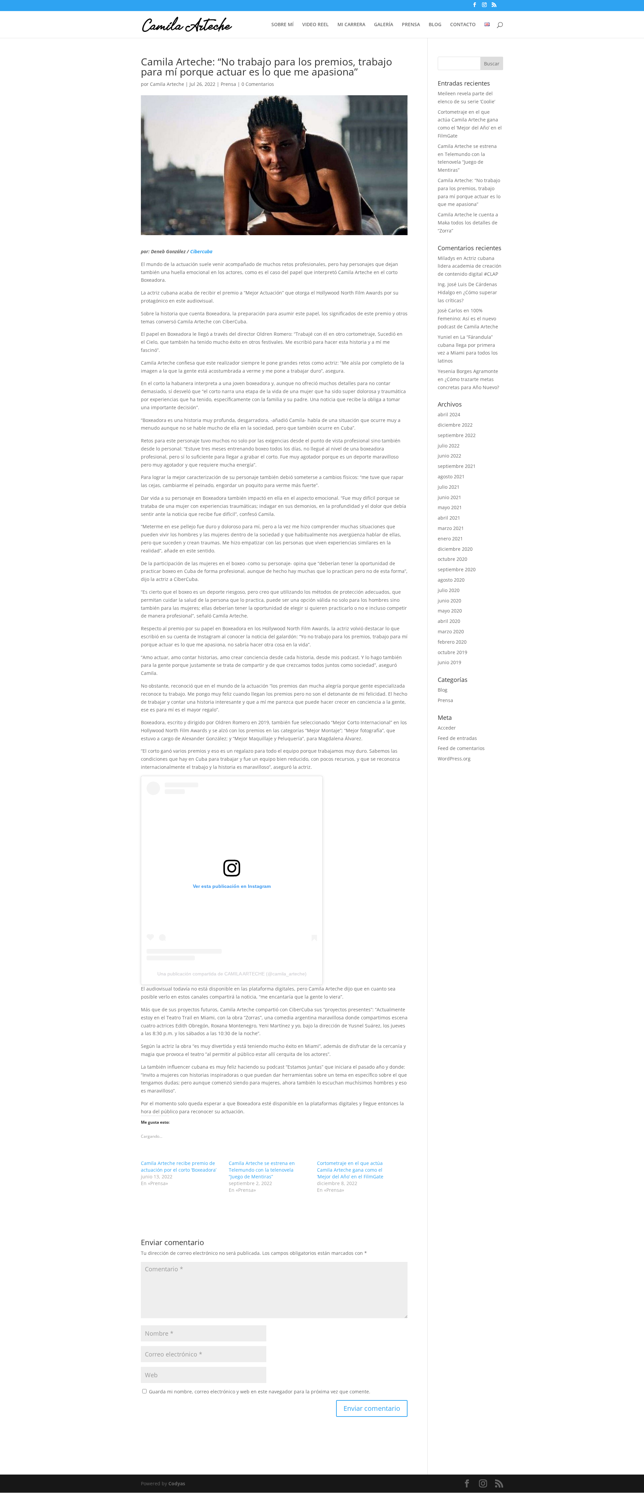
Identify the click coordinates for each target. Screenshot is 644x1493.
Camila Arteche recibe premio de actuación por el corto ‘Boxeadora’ (178, 1166)
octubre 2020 (452, 559)
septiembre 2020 (457, 569)
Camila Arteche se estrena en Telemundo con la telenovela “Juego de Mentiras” (262, 1170)
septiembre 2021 (457, 466)
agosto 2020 (451, 580)
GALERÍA (383, 25)
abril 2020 (449, 621)
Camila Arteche (167, 84)
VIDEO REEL (315, 25)
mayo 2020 (450, 610)
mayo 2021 (450, 507)
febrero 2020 (452, 642)
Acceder (447, 728)
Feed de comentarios (461, 748)
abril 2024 (449, 414)
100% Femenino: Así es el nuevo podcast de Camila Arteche (468, 318)
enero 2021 (450, 538)
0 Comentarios (257, 84)
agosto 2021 (451, 476)
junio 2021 (449, 497)
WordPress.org (454, 758)
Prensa (228, 84)
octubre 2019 (452, 652)
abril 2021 (449, 518)
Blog (442, 690)
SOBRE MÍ (282, 25)
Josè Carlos (450, 310)
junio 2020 (449, 600)
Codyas (176, 1483)
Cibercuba (201, 251)
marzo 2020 (451, 631)
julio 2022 (449, 445)
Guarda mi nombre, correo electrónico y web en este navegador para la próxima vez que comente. (259, 1391)
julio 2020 (449, 590)
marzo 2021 (451, 528)
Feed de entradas (457, 738)
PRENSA (411, 25)
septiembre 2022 (457, 435)
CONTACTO (463, 25)
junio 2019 (449, 662)
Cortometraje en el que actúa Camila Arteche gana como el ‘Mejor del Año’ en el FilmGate (350, 1170)
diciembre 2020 (455, 549)
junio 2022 (449, 455)
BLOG (435, 25)
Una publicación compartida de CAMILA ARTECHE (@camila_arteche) (232, 973)
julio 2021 (449, 487)
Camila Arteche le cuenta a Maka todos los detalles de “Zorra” (468, 222)
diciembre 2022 (455, 425)
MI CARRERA (351, 25)
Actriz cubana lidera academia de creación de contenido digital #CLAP (469, 266)
